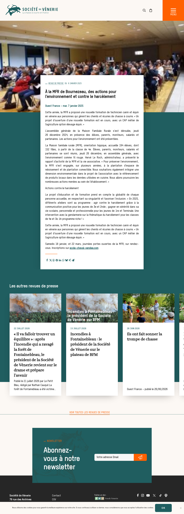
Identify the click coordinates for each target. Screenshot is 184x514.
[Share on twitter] (50, 259)
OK (163, 507)
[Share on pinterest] (56, 259)
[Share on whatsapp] (63, 259)
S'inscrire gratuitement (140, 457)
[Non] (180, 508)
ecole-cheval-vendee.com (84, 248)
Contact (56, 495)
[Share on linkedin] (60, 259)
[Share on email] (73, 259)
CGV (54, 499)
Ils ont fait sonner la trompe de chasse (144, 337)
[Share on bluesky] (66, 259)
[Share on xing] (69, 259)
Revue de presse (56, 84)
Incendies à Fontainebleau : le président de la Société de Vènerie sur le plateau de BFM (90, 344)
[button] (35, 308)
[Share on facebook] (47, 259)
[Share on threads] (53, 260)
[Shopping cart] (149, 10)
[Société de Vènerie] (32, 10)
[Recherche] (142, 10)
